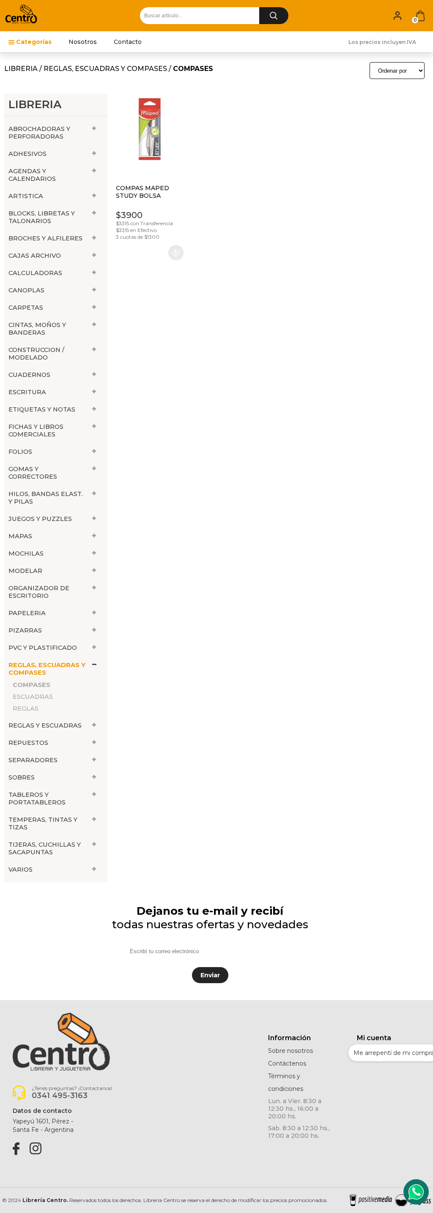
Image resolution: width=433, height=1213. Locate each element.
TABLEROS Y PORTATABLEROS (37, 798)
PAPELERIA (27, 613)
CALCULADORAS (35, 273)
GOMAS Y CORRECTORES (32, 472)
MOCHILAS (26, 553)
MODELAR (25, 571)
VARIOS (20, 869)
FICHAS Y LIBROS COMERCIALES (35, 430)
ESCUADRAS (33, 697)
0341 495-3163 (60, 1095)
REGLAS (25, 708)
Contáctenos (287, 1063)
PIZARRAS (25, 630)
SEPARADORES (33, 760)
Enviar (210, 975)
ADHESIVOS (27, 154)
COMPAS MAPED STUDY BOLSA (142, 191)
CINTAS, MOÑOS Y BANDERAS (37, 328)
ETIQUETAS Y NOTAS (41, 409)
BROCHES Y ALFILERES (45, 238)
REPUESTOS (28, 743)
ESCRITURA (27, 392)
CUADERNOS (29, 375)
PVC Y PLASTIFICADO (42, 647)
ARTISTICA (25, 196)
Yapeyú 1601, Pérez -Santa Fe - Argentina (43, 1126)
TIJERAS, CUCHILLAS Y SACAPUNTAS (44, 848)
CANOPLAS (26, 290)
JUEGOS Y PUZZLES (40, 519)
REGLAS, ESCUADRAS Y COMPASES (105, 69)
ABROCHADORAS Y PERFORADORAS (39, 132)
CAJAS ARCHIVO (34, 255)
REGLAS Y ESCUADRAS (45, 725)
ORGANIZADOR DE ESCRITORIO (38, 592)
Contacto (128, 42)
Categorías (34, 42)
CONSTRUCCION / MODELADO (36, 353)
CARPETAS (25, 307)
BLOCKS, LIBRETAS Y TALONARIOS (41, 217)
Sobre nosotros (290, 1051)
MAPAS (20, 536)
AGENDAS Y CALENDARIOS (32, 175)
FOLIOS (20, 451)
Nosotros (83, 42)
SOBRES (21, 777)
